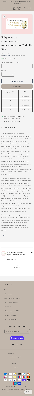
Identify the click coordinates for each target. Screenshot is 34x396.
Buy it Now (17, 86)
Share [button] (5, 236)
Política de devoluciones (11, 302)
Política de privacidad (26, 389)
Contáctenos (7, 306)
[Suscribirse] (27, 331)
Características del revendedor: (13, 298)
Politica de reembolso (10, 319)
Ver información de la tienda (11, 121)
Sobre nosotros (8, 294)
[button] (4, 8)
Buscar (6, 289)
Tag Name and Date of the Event (10, 62)
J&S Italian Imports (15, 386)
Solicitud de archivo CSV (11, 311)
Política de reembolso (13, 389)
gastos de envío (6, 55)
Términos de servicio (10, 315)
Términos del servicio (12, 392)
